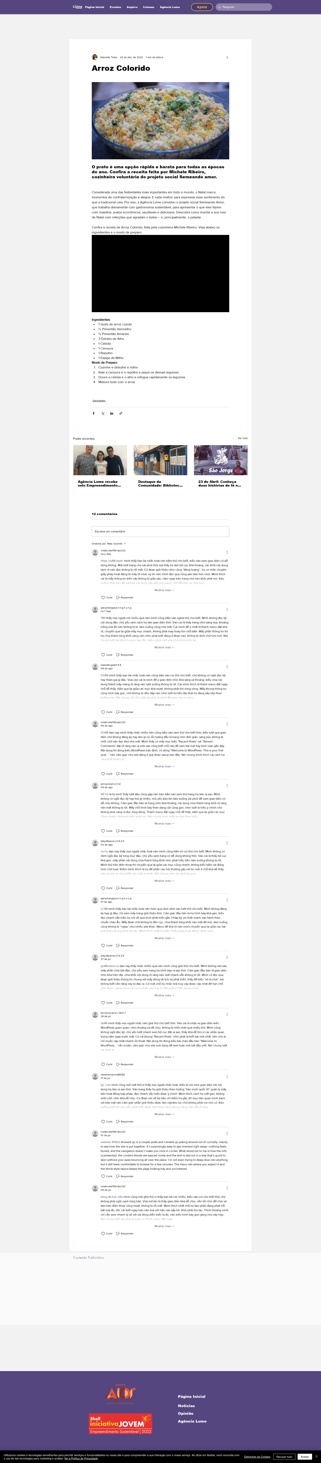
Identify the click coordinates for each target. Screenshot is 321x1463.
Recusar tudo (284, 1457)
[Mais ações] (227, 57)
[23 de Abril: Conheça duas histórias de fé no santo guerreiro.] (221, 460)
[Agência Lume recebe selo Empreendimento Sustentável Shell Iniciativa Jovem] (100, 460)
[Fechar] (316, 1456)
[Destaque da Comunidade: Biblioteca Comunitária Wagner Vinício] (160, 460)
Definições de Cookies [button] (257, 1457)
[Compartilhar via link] (121, 413)
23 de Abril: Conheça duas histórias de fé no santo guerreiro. (219, 483)
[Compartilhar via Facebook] (93, 413)
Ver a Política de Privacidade (81, 1458)
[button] (148, 7)
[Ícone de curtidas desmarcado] (103, 597)
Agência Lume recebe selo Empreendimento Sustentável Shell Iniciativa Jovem (98, 483)
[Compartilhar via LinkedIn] (112, 413)
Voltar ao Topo (6, 1444)
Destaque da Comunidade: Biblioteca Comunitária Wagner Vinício (160, 483)
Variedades (99, 400)
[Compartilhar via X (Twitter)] (102, 413)
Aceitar (305, 1457)
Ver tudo (243, 438)
